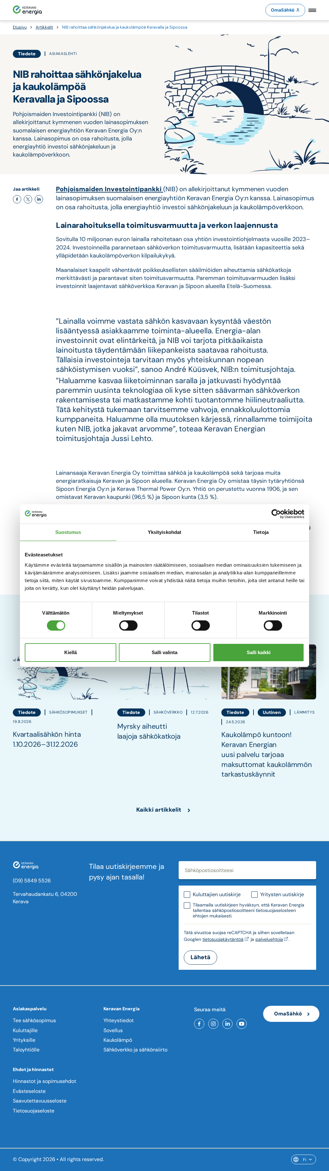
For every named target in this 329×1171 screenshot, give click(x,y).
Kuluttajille (25, 1030)
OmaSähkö (283, 10)
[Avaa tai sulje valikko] (312, 10)
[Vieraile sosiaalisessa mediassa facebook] (199, 1024)
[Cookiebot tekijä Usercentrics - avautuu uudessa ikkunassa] (276, 513)
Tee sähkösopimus (34, 1020)
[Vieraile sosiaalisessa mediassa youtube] (241, 1024)
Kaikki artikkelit (158, 810)
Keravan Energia (121, 1009)
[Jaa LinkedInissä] (39, 199)
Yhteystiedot (118, 1020)
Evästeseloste (29, 1091)
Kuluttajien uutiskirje (217, 894)
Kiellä (70, 652)
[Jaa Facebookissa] (17, 199)
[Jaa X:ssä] (28, 199)
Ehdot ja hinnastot (33, 1069)
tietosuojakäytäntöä (223, 939)
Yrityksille (24, 1040)
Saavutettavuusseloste (40, 1100)
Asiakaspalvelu (30, 1009)
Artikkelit (44, 27)
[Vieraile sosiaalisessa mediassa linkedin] (227, 1024)
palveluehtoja (269, 939)
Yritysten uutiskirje (282, 894)
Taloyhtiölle (26, 1049)
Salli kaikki (259, 652)
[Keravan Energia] (27, 10)
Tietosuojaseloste (33, 1110)
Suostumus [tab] (68, 532)
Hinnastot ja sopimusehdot (44, 1081)
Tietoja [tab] (261, 532)
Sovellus (113, 1030)
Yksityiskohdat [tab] (164, 532)
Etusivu (20, 27)
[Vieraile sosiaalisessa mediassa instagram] (213, 1024)
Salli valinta (164, 652)
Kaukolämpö (117, 1040)
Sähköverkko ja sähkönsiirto (135, 1049)
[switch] (128, 625)
